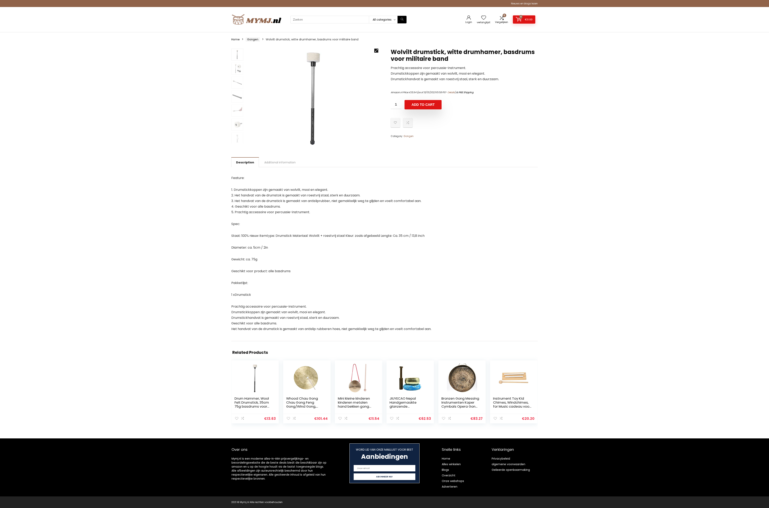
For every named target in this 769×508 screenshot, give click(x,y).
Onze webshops (453, 481)
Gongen (252, 39)
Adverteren (449, 487)
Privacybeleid (501, 459)
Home (235, 39)
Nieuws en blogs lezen (524, 3)
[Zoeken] (402, 19)
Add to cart (423, 105)
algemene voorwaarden (508, 464)
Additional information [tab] (280, 162)
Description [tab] (245, 162)
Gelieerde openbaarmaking (511, 470)
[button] (376, 51)
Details (451, 92)
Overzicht (448, 475)
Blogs (445, 470)
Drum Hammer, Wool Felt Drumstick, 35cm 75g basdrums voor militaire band (252, 404)
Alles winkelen (451, 464)
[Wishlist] (483, 18)
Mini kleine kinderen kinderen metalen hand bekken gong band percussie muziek (354, 406)
